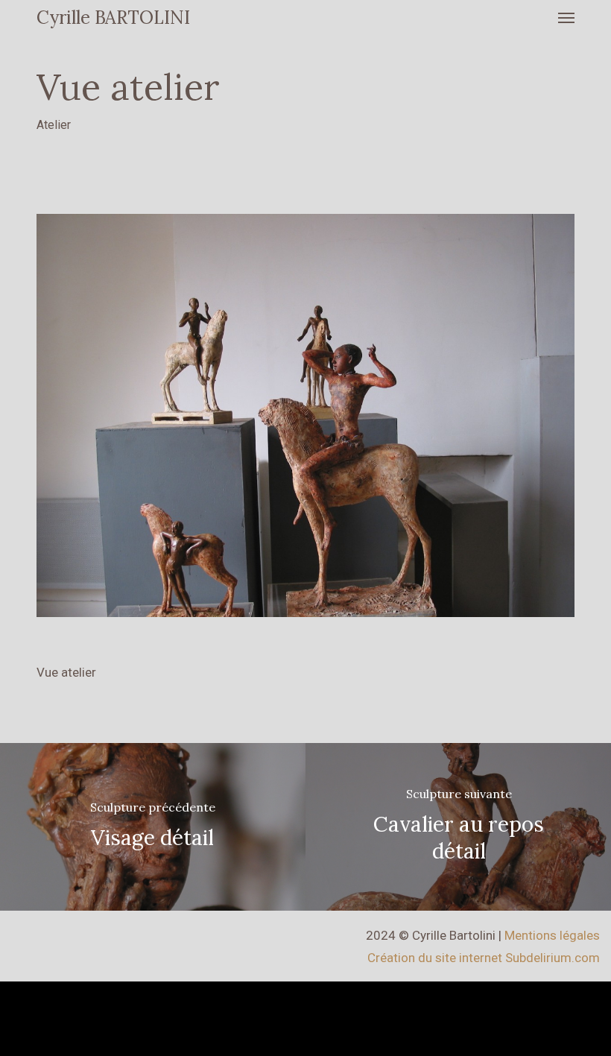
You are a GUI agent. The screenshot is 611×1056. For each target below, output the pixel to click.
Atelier (54, 125)
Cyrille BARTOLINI (113, 18)
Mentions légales (552, 935)
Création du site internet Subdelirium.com (483, 957)
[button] (566, 17)
